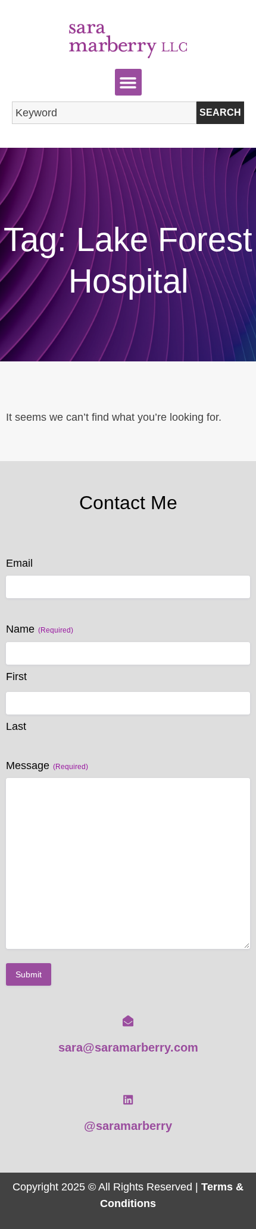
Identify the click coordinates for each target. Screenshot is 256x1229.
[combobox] (104, 112)
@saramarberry (128, 1125)
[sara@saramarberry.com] (128, 1020)
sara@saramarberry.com (128, 1047)
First (16, 676)
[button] (128, 82)
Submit (28, 974)
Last (16, 726)
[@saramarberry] (128, 1099)
